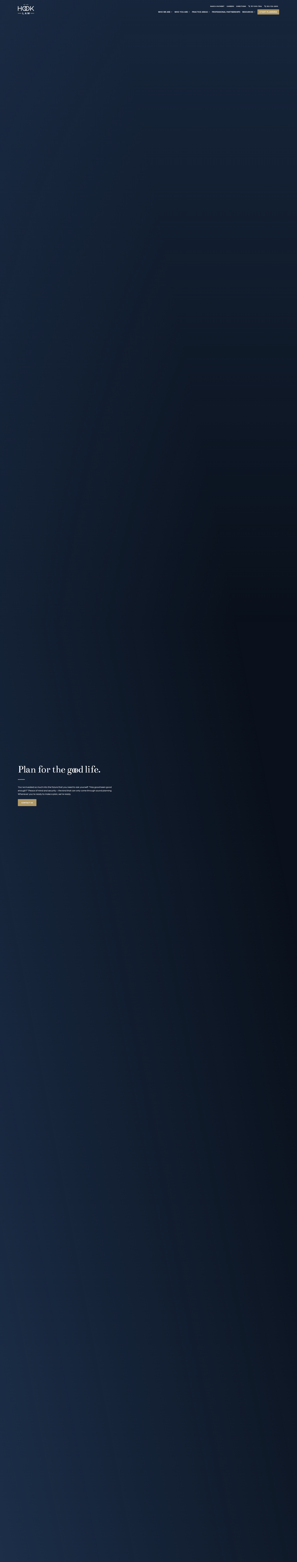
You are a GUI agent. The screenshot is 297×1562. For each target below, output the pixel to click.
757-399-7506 (256, 6)
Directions (241, 6)
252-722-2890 (272, 6)
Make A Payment (217, 6)
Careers (230, 6)
